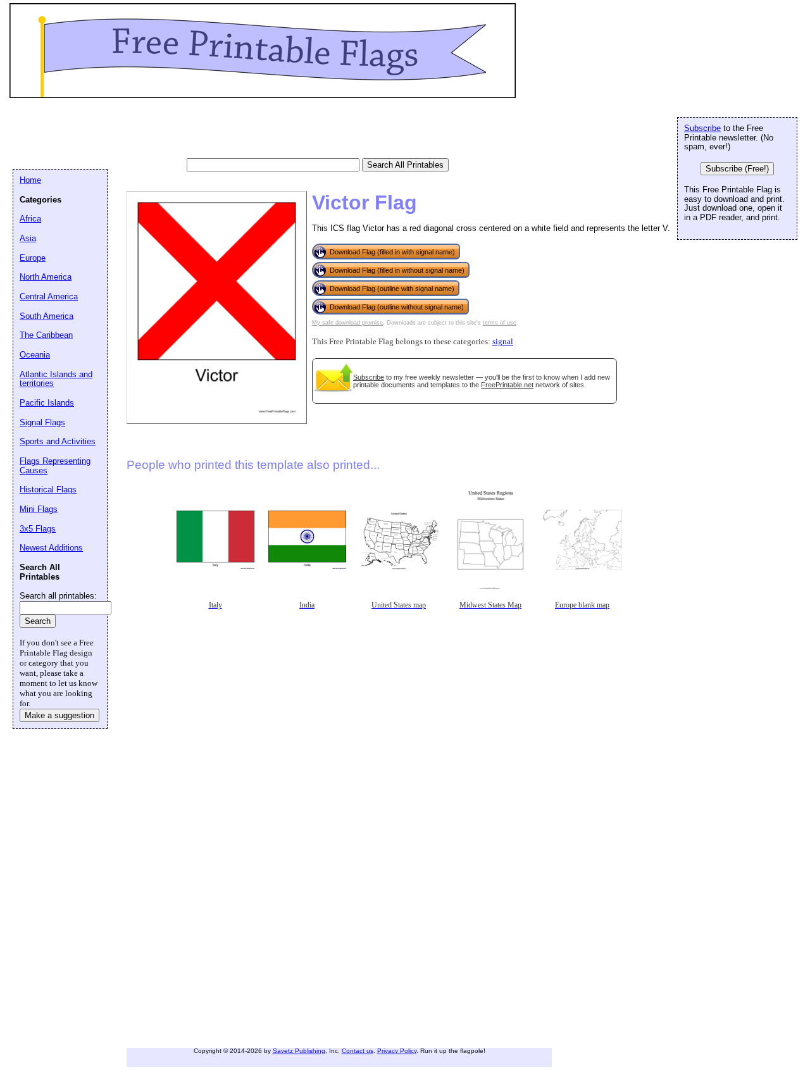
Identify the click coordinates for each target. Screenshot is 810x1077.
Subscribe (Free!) (737, 168)
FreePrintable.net (507, 385)
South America (46, 316)
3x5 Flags (38, 528)
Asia (28, 238)
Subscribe (368, 377)
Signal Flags (42, 422)
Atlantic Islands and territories (56, 379)
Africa (30, 218)
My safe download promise (347, 323)
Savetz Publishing (299, 1050)
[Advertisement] (243, 129)
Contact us (357, 1050)
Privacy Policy (396, 1050)
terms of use (499, 323)
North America (46, 277)
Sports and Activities (58, 441)
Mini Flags (39, 509)
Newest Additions (51, 547)
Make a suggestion (59, 715)
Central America (49, 296)
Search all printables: (58, 596)
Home (30, 180)
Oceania (35, 354)
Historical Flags (48, 489)
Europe (33, 258)
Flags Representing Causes (55, 465)
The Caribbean (46, 335)
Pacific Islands (47, 403)
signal (502, 341)
